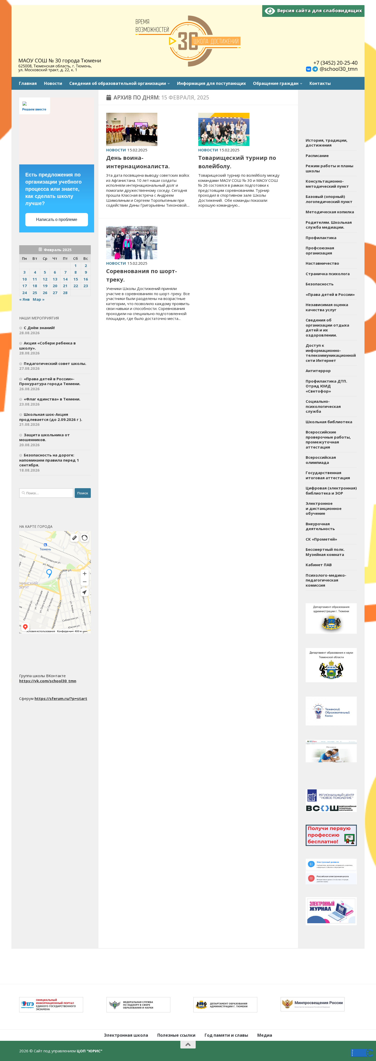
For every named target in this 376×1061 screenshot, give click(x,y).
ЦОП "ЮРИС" (89, 1050)
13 (55, 279)
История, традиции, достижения (326, 143)
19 (45, 285)
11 (34, 279)
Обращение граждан (275, 83)
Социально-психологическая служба (323, 406)
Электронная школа (126, 1035)
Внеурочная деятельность (320, 526)
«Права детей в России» (330, 294)
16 (85, 279)
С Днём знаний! (39, 327)
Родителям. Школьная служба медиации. (329, 225)
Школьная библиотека (329, 421)
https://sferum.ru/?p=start (61, 698)
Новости (53, 83)
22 (75, 285)
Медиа (264, 1035)
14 (65, 279)
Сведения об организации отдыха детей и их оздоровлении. (327, 327)
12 (45, 279)
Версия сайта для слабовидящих (318, 10)
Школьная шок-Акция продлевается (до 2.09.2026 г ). (50, 417)
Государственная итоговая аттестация (328, 475)
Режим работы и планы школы (329, 168)
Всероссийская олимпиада (321, 460)
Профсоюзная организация (320, 250)
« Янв (24, 299)
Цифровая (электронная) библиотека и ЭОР (331, 490)
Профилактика (321, 237)
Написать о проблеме (56, 219)
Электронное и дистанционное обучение (323, 508)
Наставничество (322, 263)
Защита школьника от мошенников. (44, 437)
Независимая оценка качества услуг (327, 307)
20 (55, 285)
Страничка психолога (328, 273)
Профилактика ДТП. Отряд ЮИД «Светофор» (326, 386)
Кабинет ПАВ (319, 564)
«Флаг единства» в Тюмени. (52, 398)
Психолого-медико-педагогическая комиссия (326, 580)
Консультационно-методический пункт (327, 183)
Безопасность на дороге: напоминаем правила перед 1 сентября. (49, 459)
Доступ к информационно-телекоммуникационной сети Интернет (331, 353)
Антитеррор (318, 370)
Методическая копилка (330, 211)
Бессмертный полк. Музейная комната (325, 552)
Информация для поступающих (211, 83)
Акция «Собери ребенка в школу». (47, 345)
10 (24, 279)
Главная (28, 83)
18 (34, 285)
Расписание (317, 155)
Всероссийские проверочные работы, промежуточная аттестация (328, 439)
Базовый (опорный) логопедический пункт (329, 199)
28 (65, 292)
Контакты (320, 83)
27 (55, 292)
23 (85, 285)
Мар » (39, 299)
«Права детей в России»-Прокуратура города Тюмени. (49, 381)
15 (75, 279)
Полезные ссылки (176, 1035)
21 (65, 285)
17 (24, 285)
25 (34, 292)
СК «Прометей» (321, 539)
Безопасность (320, 283)
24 (24, 292)
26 (45, 292)
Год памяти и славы (226, 1035)
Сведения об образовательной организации (117, 83)
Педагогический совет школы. (55, 363)
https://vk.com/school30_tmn (47, 680)
